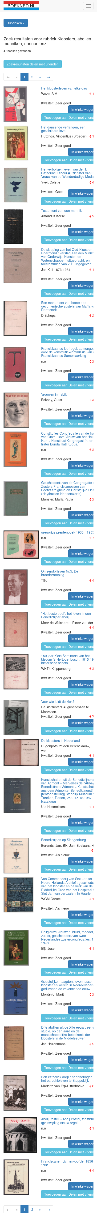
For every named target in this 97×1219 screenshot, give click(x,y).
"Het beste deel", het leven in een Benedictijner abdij (66, 615)
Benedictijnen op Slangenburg (63, 839)
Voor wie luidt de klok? (57, 701)
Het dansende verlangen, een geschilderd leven (63, 129)
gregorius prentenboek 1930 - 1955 (67, 532)
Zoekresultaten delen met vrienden (33, 64)
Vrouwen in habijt (54, 394)
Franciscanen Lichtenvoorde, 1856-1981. (67, 1163)
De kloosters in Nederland (60, 740)
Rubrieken (15, 23)
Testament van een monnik (61, 210)
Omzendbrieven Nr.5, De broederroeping (59, 573)
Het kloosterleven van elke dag (64, 88)
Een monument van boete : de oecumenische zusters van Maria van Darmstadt (69, 306)
